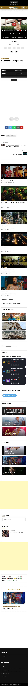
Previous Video (4, 142)
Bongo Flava (9, 606)
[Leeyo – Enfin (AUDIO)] (14, 431)
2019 (8, 135)
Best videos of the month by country (11, 356)
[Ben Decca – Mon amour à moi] (14, 471)
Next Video (24, 150)
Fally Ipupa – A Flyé (5, 226)
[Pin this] (21, 127)
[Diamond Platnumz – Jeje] (14, 460)
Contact (3, 677)
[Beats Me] (5, 533)
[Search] (26, 7)
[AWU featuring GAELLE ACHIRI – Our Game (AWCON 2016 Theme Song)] (3, 146)
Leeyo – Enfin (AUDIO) (10, 433)
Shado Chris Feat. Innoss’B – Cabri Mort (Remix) (18, 368)
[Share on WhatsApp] (14, 127)
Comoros (13, 135)
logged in (9, 303)
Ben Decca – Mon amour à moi (13, 472)
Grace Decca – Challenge (17, 377)
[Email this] (18, 127)
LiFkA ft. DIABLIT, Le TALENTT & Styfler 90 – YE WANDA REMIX (13, 203)
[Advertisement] (14, 99)
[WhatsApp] (16, 365)
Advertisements (5, 670)
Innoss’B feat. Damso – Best (7, 270)
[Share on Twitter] (10, 127)
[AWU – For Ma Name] (25, 154)
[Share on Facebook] (6, 127)
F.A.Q (2, 666)
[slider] (8, 30)
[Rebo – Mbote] (14, 450)
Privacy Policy (5, 673)
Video (6, 11)
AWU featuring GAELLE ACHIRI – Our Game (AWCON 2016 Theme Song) (16, 146)
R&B (5, 58)
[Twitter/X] (14, 365)
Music (11, 11)
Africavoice (4, 182)
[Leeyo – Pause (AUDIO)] (14, 421)
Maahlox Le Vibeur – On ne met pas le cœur (18, 359)
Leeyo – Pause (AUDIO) (11, 423)
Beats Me (12, 530)
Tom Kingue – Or (5, 248)
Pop (16, 606)
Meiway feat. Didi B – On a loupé (14, 4)
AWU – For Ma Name (17, 154)
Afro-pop (4, 606)
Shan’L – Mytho (4, 292)
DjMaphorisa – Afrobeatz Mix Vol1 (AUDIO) (16, 412)
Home (2, 11)
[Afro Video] (14, 8)
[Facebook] (11, 365)
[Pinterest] (18, 365)
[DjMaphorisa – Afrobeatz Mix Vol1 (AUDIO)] (14, 411)
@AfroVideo (8, 346)
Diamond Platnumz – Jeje (11, 462)
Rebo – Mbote (8, 451)
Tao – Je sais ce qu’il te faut (7, 180)
